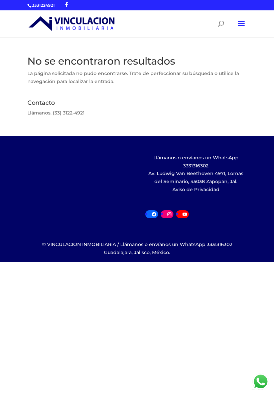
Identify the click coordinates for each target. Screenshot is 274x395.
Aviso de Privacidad (196, 189)
